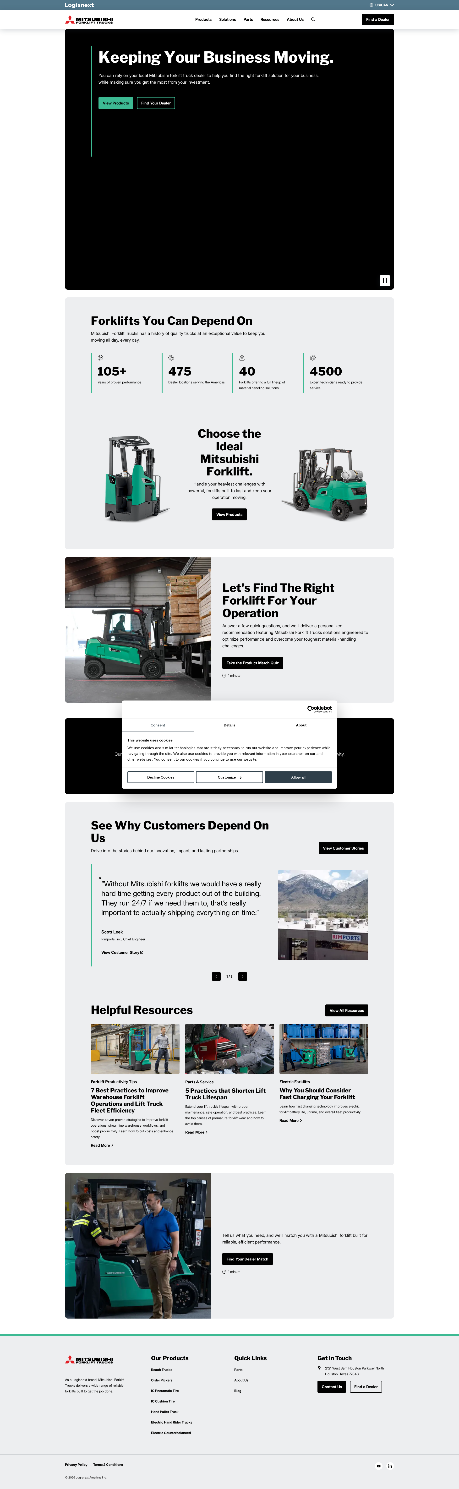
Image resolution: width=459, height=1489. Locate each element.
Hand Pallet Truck (165, 1412)
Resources (270, 19)
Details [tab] (229, 725)
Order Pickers (161, 1380)
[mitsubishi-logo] (89, 19)
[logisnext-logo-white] (79, 5)
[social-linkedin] (390, 1466)
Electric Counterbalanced (171, 1433)
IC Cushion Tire (163, 1401)
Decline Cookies (160, 777)
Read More (100, 1145)
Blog (237, 1391)
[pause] (385, 280)
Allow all (298, 777)
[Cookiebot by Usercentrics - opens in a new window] (311, 709)
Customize (227, 777)
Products (203, 19)
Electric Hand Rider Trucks (171, 1422)
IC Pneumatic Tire (165, 1391)
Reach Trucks (161, 1370)
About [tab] (301, 725)
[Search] (313, 19)
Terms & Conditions (108, 1464)
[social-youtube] (378, 1466)
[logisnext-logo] (89, 1359)
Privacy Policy (76, 1464)
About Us (295, 19)
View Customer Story (120, 952)
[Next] (242, 976)
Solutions (227, 19)
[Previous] (216, 976)
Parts (248, 19)
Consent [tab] (158, 725)
